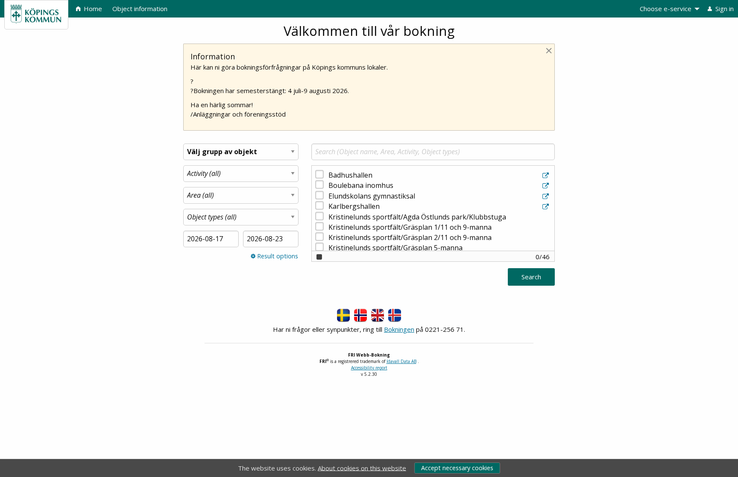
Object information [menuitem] (139, 8)
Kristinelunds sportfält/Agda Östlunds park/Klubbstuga (417, 217)
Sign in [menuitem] (724, 8)
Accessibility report (369, 368)
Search (531, 276)
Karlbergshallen (354, 206)
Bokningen (399, 329)
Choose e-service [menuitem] (665, 8)
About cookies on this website (362, 467)
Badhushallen (350, 175)
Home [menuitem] (92, 8)
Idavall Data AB (401, 361)
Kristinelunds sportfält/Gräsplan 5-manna (395, 247)
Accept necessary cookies (457, 468)
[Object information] (546, 175)
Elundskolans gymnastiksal (371, 196)
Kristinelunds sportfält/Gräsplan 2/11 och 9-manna (410, 237)
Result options (276, 256)
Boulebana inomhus (360, 185)
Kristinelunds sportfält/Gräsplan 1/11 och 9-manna (410, 227)
